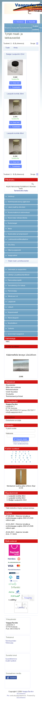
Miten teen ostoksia (13, 387)
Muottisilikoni (12, 323)
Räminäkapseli (13, 318)
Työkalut (11, 328)
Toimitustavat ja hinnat (14, 396)
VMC (8, 341)
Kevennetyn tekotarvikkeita (17, 218)
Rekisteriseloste (12, 389)
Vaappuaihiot (12, 255)
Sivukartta (10, 394)
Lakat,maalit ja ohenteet (16, 207)
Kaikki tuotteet (35, 27)
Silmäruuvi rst (13, 296)
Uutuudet (15, 28)
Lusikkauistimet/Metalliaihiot (18, 239)
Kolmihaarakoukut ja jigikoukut (19, 202)
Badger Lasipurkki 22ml (15, 54)
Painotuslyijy (12, 291)
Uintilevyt (11, 196)
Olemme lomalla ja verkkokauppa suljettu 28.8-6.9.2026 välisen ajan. (19, 518)
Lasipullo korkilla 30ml (15, 94)
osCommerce (21, 697)
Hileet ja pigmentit (14, 250)
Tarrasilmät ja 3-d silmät (16, 285)
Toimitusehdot (10, 641)
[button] (19, 21)
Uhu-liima (11, 245)
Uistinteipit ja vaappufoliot (17, 269)
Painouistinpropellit (15, 280)
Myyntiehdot (10, 385)
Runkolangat (12, 223)
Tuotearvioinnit (12, 505)
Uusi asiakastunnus (20, 444)
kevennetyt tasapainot (16, 334)
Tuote (7, 48)
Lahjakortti (11, 302)
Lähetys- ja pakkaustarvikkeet (18, 275)
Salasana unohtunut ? (21, 442)
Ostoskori (10, 417)
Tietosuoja (9, 643)
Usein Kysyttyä (11, 392)
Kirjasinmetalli (13, 312)
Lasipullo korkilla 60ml (15, 133)
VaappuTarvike (27, 691)
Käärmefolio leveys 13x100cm (21, 353)
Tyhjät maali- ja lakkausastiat (18, 261)
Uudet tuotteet (12, 346)
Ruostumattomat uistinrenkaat (19, 212)
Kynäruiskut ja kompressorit (18, 234)
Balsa (10, 228)
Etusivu (8, 28)
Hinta (15, 48)
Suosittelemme (26, 28)
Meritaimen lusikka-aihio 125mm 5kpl (21, 486)
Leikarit (10, 307)
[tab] (21, 196)
